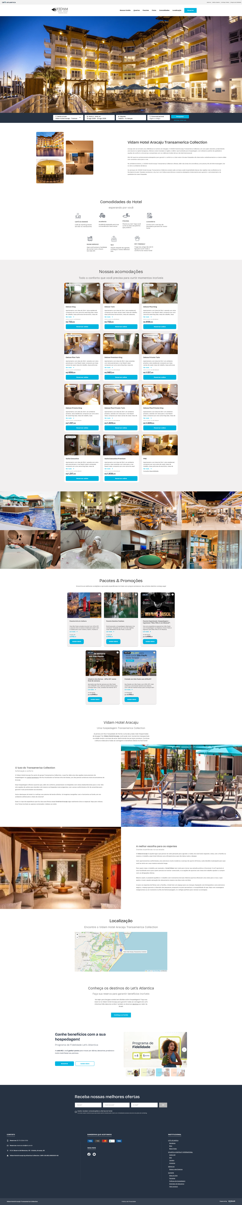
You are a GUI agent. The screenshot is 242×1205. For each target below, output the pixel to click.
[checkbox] (111, 1112)
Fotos (154, 10)
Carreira (171, 1160)
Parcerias (172, 1178)
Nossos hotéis (125, 10)
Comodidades (164, 10)
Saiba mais (76, 641)
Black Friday (173, 1149)
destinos (135, 1004)
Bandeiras (172, 1143)
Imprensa (172, 1163)
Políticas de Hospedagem (177, 1181)
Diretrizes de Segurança (176, 1184)
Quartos (137, 10)
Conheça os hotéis (121, 1015)
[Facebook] (88, 1154)
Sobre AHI (172, 1155)
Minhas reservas (180, 120)
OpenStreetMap (156, 971)
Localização (177, 10)
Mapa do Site (173, 1175)
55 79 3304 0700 (19, 1140)
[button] (67, 293)
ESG (170, 1158)
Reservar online (82, 327)
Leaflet (148, 971)
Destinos (209, 2)
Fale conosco (173, 1186)
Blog (170, 1146)
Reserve (190, 10)
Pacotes (146, 10)
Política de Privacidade (129, 1201)
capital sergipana (33, 777)
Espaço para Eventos (176, 1169)
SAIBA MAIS (84, 1064)
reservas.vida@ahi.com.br (21, 1145)
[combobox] (66, 118)
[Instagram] (94, 1154)
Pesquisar (180, 116)
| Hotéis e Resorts (216, 2)
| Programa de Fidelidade (235, 2)
